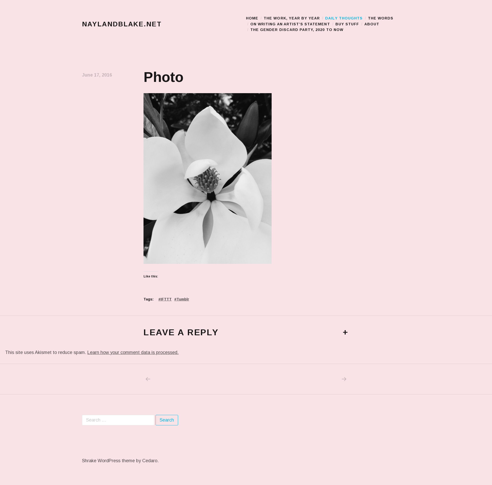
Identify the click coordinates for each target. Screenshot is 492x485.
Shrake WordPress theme (108, 460)
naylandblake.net (122, 24)
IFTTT (166, 299)
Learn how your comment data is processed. (133, 352)
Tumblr (183, 299)
